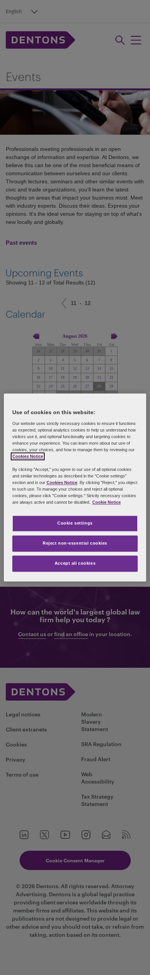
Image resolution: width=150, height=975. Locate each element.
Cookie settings (75, 523)
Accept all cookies (75, 563)
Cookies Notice (27, 456)
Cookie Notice (106, 502)
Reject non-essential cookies (75, 543)
